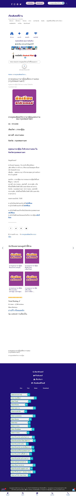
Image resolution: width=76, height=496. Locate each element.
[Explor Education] (11, 33)
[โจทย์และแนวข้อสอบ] (73, 490)
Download (46, 388)
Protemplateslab (59, 488)
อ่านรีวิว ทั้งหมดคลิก (16, 310)
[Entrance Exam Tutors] (27, 33)
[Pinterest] (17, 4)
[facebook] (11, 4)
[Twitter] (20, 4)
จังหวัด (42, 20)
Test (28, 388)
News (35, 388)
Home (10, 74)
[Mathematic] (19, 33)
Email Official (21, 489)
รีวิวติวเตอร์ (39, 375)
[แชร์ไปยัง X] (16, 228)
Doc (21, 388)
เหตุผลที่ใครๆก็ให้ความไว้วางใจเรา (54, 20)
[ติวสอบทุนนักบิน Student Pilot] (24, 58)
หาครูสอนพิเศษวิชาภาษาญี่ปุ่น (22, 74)
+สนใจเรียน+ (30, 3)
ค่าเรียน (20, 23)
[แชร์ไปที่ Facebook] (10, 228)
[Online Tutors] (35, 33)
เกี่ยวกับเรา (39, 379)
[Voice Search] (24, 66)
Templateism (51, 488)
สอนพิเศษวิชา (12, 23)
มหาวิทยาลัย (36, 20)
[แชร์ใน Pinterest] (21, 228)
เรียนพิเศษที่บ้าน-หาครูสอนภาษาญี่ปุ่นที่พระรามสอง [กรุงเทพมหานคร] (48, 489)
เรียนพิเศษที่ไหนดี (39, 383)
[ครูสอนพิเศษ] (24, 50)
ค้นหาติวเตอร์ (27, 23)
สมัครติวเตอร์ (40, 3)
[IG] (14, 4)
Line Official (29, 489)
